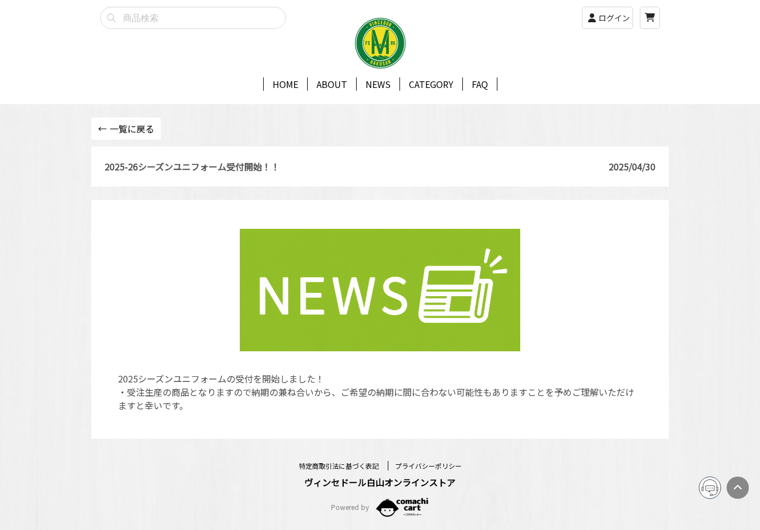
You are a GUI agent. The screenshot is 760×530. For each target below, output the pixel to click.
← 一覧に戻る (126, 128)
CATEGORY (431, 84)
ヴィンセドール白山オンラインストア (380, 482)
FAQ (480, 84)
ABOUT (332, 84)
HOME (285, 84)
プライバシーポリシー (428, 465)
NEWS (378, 84)
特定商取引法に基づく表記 (340, 465)
